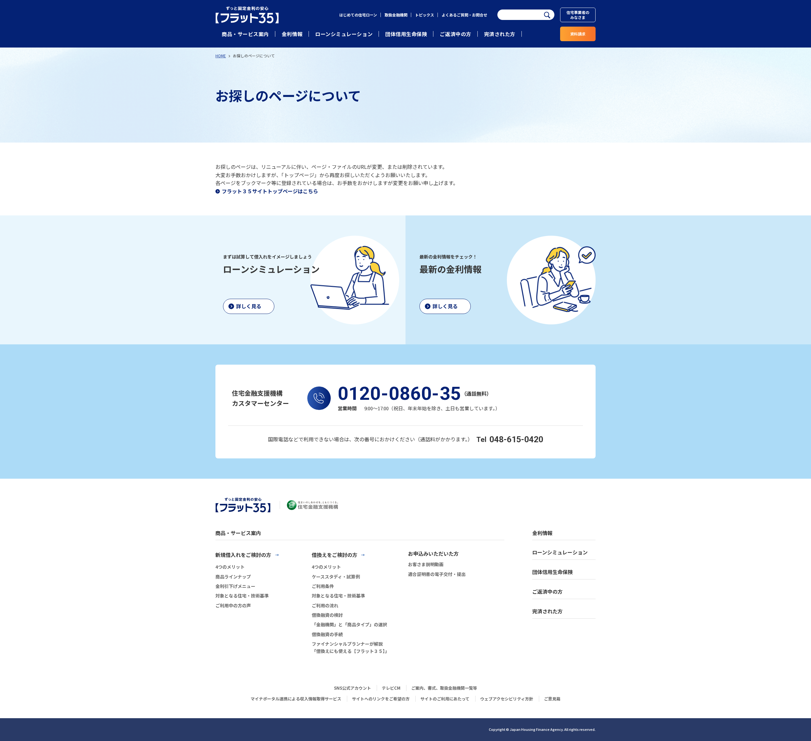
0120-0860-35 (399, 393)
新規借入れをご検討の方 (243, 555)
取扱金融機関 (396, 14)
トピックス (424, 14)
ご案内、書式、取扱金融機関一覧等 (444, 688)
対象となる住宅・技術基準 (242, 595)
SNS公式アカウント (352, 688)
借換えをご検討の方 (334, 555)
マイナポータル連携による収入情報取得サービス (296, 699)
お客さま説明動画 (426, 564)
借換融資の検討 (327, 615)
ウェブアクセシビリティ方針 (506, 699)
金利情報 (292, 34)
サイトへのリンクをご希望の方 (381, 699)
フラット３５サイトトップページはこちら (270, 191)
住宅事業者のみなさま (577, 15)
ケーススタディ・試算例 (336, 576)
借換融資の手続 (327, 634)
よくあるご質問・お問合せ (464, 14)
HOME (220, 55)
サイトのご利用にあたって (444, 699)
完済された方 (499, 34)
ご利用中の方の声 (233, 605)
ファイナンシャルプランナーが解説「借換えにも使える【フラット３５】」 (350, 647)
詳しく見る (248, 306)
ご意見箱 (552, 699)
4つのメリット (230, 567)
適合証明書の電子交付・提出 (437, 574)
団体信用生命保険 (406, 34)
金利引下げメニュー (235, 586)
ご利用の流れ (325, 605)
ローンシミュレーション (344, 34)
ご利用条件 (323, 586)
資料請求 (577, 33)
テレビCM (391, 688)
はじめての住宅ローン (358, 14)
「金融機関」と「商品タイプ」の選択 (349, 624)
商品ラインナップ (233, 576)
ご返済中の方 (455, 34)
